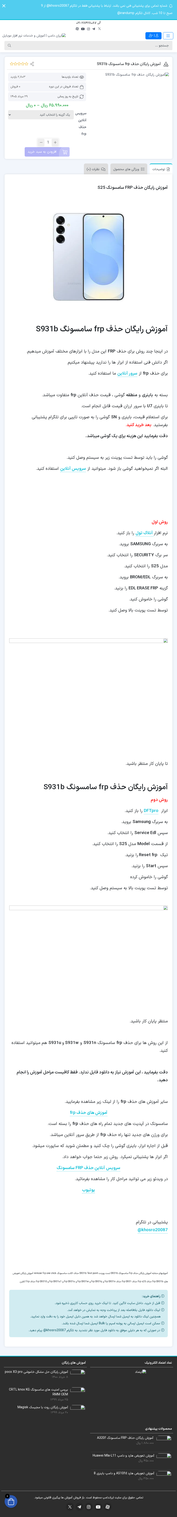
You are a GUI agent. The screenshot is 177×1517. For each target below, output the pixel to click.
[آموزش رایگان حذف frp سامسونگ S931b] (130, 75)
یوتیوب (88, 1190)
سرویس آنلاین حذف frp (80, 124)
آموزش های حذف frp (88, 1113)
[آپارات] (77, 29)
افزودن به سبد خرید (42, 152)
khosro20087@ (153, 1230)
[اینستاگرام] (88, 29)
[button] (3, 5)
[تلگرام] (93, 29)
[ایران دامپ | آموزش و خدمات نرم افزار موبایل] (34, 35)
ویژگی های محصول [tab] (126, 169)
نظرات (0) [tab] (93, 169)
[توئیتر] (99, 29)
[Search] (9, 45)
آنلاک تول (145, 533)
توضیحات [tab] (158, 169)
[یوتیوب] (83, 29)
